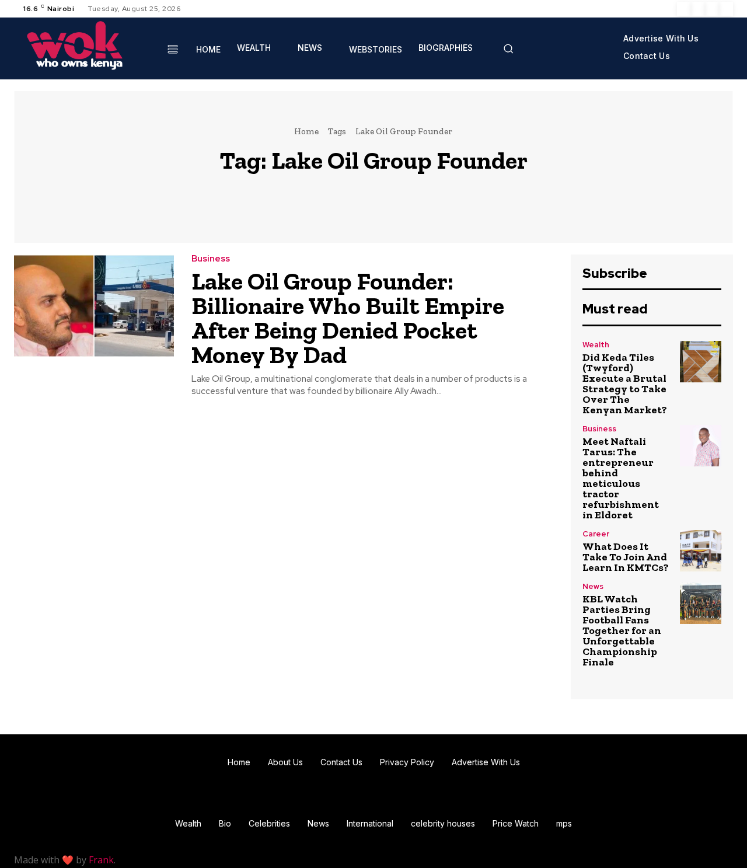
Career (595, 534)
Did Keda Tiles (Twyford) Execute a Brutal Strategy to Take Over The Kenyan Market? (624, 383)
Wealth (595, 344)
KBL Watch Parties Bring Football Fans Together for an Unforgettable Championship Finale (621, 630)
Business (210, 259)
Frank (101, 859)
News (592, 586)
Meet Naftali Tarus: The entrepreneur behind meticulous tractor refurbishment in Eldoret (620, 478)
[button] (508, 48)
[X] (712, 9)
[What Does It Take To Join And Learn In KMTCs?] (700, 550)
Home (306, 131)
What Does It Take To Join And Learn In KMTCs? (625, 557)
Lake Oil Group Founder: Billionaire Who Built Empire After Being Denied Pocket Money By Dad (347, 317)
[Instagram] (698, 9)
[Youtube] (726, 9)
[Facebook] (684, 9)
